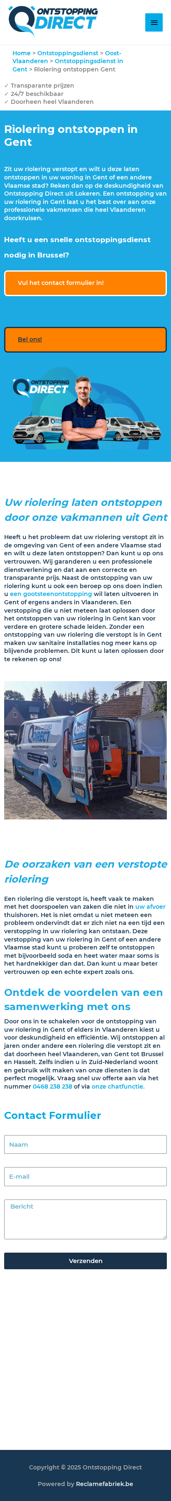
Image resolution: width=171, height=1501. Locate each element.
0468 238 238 (52, 1086)
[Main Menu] (154, 22)
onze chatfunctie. (119, 1086)
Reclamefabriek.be (104, 1484)
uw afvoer (150, 906)
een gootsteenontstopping (51, 594)
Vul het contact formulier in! (61, 283)
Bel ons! (30, 339)
